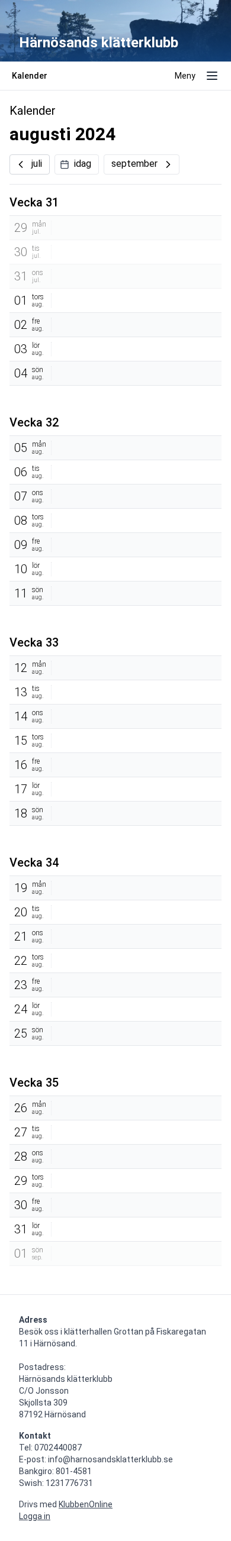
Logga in (34, 1516)
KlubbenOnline (86, 1504)
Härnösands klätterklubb (98, 42)
